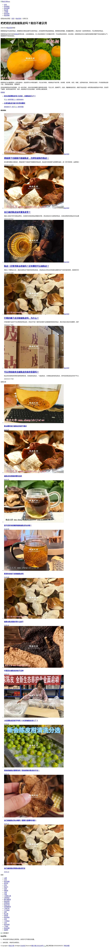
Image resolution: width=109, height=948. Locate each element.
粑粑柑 (3, 92)
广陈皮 (6, 926)
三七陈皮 (7, 910)
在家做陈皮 (7, 906)
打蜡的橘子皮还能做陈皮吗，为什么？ (21, 318)
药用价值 (7, 903)
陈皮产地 (7, 905)
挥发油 (16, 34)
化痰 (5, 888)
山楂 (5, 878)
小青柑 (6, 12)
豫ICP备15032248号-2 (38, 945)
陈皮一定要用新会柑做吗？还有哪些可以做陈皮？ (26, 266)
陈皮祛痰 (7, 924)
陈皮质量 (7, 881)
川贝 (5, 879)
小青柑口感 (7, 896)
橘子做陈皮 (7, 899)
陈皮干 (6, 887)
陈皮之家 (11, 945)
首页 (5, 4)
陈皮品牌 (7, 8)
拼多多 (6, 915)
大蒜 (5, 922)
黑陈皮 (6, 890)
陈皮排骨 (7, 901)
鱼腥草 (6, 930)
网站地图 (66, 945)
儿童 (5, 892)
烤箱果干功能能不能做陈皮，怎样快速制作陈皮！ (26, 158)
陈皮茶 (6, 10)
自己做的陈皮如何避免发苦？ (17, 212)
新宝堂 (6, 883)
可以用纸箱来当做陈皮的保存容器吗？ (21, 372)
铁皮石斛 (7, 928)
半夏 (5, 894)
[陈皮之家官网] (5, 1)
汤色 (5, 912)
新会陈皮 (7, 6)
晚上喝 (6, 913)
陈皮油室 (7, 917)
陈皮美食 (7, 15)
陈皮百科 (7, 13)
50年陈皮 (7, 897)
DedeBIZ (23, 945)
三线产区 (7, 908)
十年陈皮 (7, 921)
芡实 (5, 885)
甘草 (5, 919)
